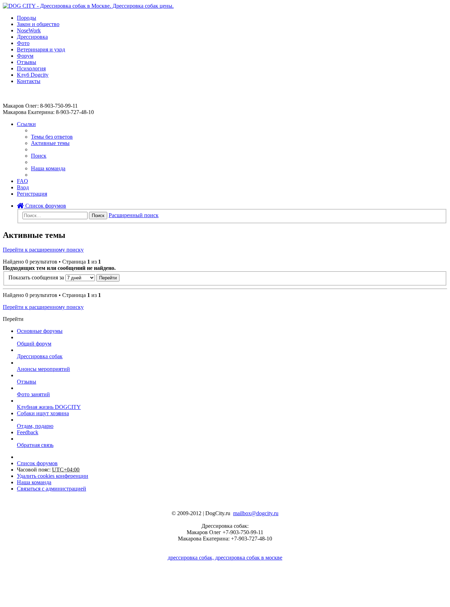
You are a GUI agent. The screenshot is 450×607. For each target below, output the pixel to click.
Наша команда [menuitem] (48, 168)
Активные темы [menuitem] (50, 143)
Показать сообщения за (36, 277)
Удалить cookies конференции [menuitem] (52, 476)
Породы (26, 18)
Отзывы (26, 62)
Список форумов (45, 206)
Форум (25, 56)
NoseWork (29, 30)
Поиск (98, 215)
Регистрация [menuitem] (32, 194)
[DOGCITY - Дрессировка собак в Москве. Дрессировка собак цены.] (88, 6)
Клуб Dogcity (33, 75)
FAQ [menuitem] (22, 181)
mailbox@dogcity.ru (255, 513)
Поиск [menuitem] (38, 156)
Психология (31, 68)
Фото (23, 43)
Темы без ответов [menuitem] (52, 137)
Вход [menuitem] (23, 187)
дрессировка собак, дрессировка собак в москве (225, 558)
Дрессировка (32, 37)
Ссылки (26, 124)
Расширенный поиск (134, 215)
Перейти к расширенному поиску (43, 250)
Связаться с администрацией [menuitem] (51, 489)
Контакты (28, 81)
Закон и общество (38, 24)
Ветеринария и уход (41, 49)
